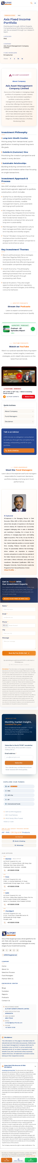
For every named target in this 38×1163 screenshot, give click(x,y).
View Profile (10, 570)
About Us (5, 969)
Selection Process (8, 972)
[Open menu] (35, 3)
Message (5, 638)
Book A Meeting (20, 841)
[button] (19, 329)
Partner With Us (7, 979)
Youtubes (5, 991)
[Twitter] (6, 950)
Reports (5, 994)
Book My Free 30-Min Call (18, 653)
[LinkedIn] (3, 950)
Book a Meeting (13, 450)
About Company (11, 411)
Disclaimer (9, 421)
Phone (5, 622)
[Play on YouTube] (19, 376)
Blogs (4, 988)
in (18, 58)
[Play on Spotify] (33, 329)
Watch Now (29, 397)
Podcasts (5, 997)
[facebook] (17, 950)
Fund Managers (11, 416)
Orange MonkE (30, 1156)
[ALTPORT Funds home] (7, 3)
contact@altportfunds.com (13, 1023)
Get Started (19, 837)
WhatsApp (20, 845)
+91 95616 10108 (10, 1027)
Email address (10, 753)
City (3, 630)
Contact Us (6, 1000)
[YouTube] (10, 950)
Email (4, 614)
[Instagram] (13, 950)
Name (5, 606)
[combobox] (5, 625)
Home (4, 966)
